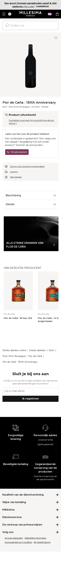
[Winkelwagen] (57, 14)
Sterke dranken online (14, 350)
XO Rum (35, 106)
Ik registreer (30, 398)
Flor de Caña (35, 356)
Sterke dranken (37, 350)
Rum (5, 106)
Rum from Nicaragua (19, 106)
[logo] (30, 14)
